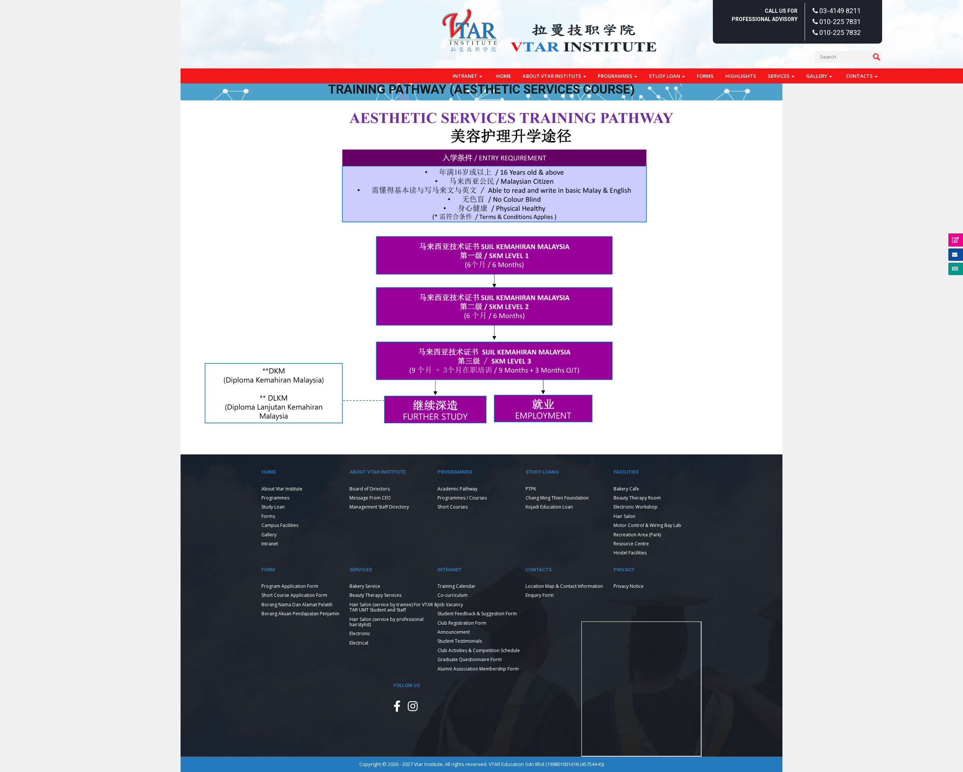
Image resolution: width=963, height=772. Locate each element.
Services (779, 76)
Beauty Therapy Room (637, 498)
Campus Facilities (279, 525)
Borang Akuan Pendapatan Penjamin (300, 613)
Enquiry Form (540, 595)
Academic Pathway (457, 489)
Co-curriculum (452, 595)
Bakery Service (364, 586)
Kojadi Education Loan (549, 507)
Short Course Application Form (294, 595)
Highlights (740, 76)
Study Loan (665, 76)
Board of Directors (369, 489)
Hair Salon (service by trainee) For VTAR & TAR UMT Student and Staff (393, 607)
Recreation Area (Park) (637, 534)
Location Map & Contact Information (564, 586)
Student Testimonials (459, 641)
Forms (705, 76)
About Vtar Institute (552, 76)
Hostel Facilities (630, 552)
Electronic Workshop (636, 507)
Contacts (860, 76)
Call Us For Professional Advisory (764, 15)
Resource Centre (631, 543)
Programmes (615, 76)
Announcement (453, 632)
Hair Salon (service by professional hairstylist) (386, 622)
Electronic (359, 633)
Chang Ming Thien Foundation (557, 498)
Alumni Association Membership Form (478, 669)
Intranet (465, 76)
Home (503, 76)
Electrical (358, 643)
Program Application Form (289, 586)
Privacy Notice (629, 586)
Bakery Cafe (626, 489)
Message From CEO (370, 498)
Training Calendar (456, 586)
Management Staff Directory (379, 507)
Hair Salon (624, 516)
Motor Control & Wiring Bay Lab (647, 525)
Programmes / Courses (462, 498)
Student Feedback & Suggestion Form (477, 613)
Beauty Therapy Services (375, 595)
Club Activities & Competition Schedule (478, 650)
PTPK (531, 489)
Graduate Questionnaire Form (469, 659)
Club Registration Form (461, 623)
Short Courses (452, 507)
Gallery (817, 76)
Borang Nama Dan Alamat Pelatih (297, 604)
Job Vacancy (450, 604)
